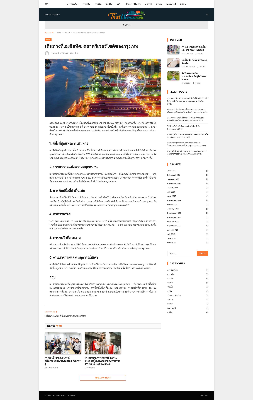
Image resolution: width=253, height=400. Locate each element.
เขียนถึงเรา (126, 25)
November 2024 (174, 200)
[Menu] (46, 4)
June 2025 (171, 196)
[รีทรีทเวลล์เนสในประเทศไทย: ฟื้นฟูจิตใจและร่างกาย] (173, 75)
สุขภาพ (148, 4)
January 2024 (173, 209)
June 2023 (171, 238)
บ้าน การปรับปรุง (133, 4)
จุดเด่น (170, 282)
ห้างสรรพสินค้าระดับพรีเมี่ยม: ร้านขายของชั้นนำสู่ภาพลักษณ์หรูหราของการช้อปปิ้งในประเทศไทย (102, 360)
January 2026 (173, 179)
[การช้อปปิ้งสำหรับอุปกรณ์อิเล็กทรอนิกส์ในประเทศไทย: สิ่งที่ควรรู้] (63, 343)
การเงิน (98, 4)
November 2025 (174, 183)
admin (55, 53)
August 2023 (172, 230)
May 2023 (171, 242)
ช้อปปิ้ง (109, 4)
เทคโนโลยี (171, 4)
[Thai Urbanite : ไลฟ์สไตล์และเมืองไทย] (126, 14)
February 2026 (173, 175)
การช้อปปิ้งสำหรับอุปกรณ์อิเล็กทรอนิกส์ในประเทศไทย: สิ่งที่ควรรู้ (63, 360)
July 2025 (171, 192)
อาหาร (159, 4)
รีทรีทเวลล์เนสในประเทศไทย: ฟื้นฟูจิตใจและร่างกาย (194, 76)
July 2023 (171, 234)
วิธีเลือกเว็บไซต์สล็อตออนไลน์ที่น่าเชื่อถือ (183, 126)
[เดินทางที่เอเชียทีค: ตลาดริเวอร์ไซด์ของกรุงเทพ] (103, 88)
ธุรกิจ (119, 4)
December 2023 (174, 213)
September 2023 (174, 225)
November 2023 (174, 217)
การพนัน (86, 4)
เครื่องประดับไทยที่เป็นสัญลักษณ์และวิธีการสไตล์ (65, 316)
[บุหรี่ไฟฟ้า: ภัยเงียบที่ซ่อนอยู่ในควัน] (173, 62)
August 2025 (172, 187)
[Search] (207, 15)
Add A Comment (103, 378)
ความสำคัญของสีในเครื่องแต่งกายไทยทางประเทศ (194, 48)
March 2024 (172, 204)
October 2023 (173, 221)
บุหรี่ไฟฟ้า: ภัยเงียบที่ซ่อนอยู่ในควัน (194, 61)
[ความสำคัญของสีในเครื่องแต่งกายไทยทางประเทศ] (173, 49)
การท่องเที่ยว (72, 4)
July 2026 (171, 171)
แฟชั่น (183, 4)
